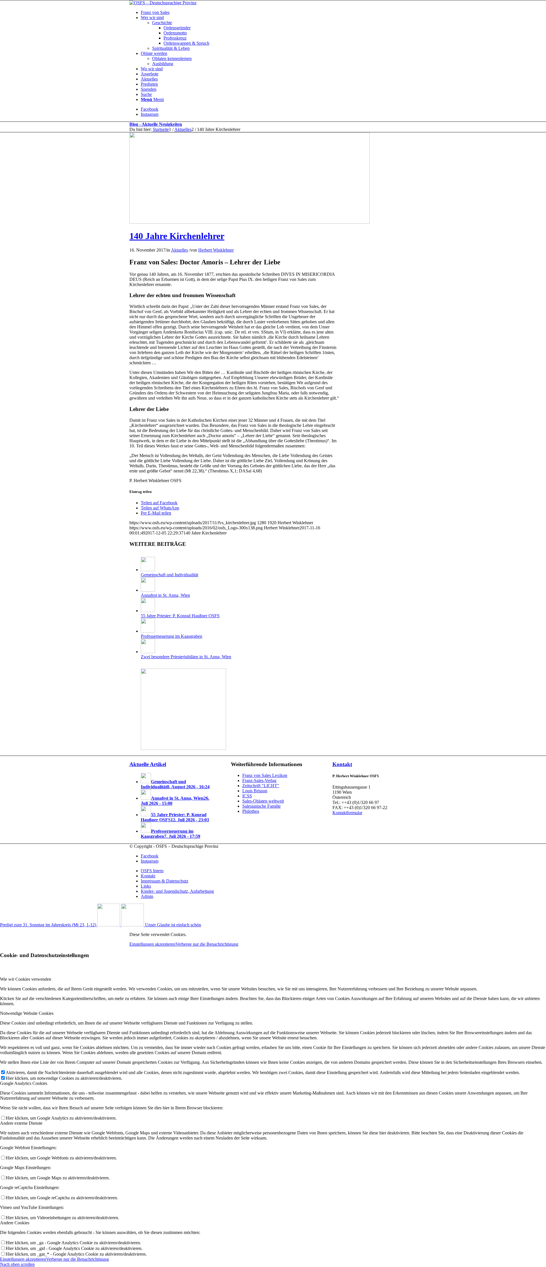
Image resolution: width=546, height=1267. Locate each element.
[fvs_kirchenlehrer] (249, 222)
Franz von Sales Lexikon (264, 775)
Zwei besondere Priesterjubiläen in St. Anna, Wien (186, 656)
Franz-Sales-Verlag (259, 780)
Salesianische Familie (261, 806)
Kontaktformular (347, 812)
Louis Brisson (254, 790)
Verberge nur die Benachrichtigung (206, 944)
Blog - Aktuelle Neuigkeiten (155, 124)
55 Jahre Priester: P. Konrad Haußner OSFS (180, 615)
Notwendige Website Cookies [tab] (26, 1013)
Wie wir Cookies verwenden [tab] (25, 979)
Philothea (250, 811)
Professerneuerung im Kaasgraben (171, 636)
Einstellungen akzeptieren (152, 944)
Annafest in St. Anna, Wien (165, 595)
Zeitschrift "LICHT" (260, 785)
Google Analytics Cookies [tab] (23, 1083)
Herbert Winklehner (216, 250)
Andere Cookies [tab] (14, 1222)
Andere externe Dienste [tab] (21, 1123)
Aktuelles (179, 250)
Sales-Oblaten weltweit (263, 801)
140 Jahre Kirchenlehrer (176, 236)
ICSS (247, 795)
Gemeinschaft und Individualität (169, 574)
